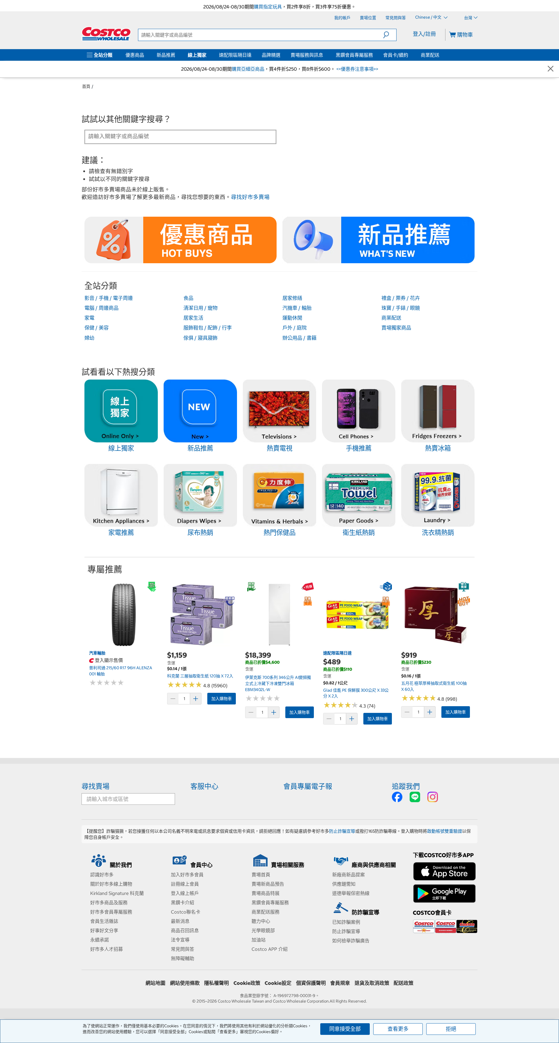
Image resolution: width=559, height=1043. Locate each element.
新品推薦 (166, 55)
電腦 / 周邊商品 (101, 308)
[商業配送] (440, 55)
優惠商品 (134, 55)
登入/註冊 (424, 34)
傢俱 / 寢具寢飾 (200, 338)
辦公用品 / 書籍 (299, 338)
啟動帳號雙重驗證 (444, 831)
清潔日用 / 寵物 (200, 308)
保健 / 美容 (96, 328)
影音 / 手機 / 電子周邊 (108, 298)
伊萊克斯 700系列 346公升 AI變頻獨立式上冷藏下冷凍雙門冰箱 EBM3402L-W (278, 683)
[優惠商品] (145, 55)
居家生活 (193, 318)
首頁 (86, 86)
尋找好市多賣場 (250, 197)
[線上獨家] (207, 55)
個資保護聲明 (311, 983)
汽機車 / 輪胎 (297, 308)
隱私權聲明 (216, 983)
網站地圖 (155, 983)
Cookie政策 (246, 983)
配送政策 (403, 983)
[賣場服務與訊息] (324, 55)
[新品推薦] (176, 55)
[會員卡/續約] (409, 55)
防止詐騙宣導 (342, 831)
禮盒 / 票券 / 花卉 (400, 298)
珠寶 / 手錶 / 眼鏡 (400, 308)
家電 (89, 318)
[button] (389, 35)
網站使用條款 (185, 983)
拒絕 (451, 1029)
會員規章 (340, 983)
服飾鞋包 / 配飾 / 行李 (207, 328)
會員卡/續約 (395, 55)
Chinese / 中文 (428, 17)
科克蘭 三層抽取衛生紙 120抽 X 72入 (200, 676)
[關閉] (550, 69)
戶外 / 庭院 (294, 328)
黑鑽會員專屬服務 (354, 55)
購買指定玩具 (268, 7)
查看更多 (398, 1029)
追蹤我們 (406, 786)
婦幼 (89, 338)
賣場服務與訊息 (307, 55)
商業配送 (430, 55)
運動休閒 (292, 318)
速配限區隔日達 (235, 55)
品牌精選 (271, 55)
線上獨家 (197, 55)
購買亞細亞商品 (248, 69)
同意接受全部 (345, 1029)
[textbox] (173, 136)
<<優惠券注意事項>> (356, 69)
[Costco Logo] (106, 33)
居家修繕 (292, 298)
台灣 (468, 17)
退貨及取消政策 (372, 983)
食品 (188, 298)
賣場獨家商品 (396, 328)
